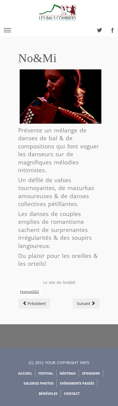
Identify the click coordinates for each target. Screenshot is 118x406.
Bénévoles (48, 393)
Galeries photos (39, 383)
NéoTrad (68, 373)
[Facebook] (111, 28)
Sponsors (91, 373)
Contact (72, 393)
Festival (45, 373)
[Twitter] (97, 28)
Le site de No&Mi (59, 282)
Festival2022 (29, 291)
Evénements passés (77, 383)
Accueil (25, 373)
